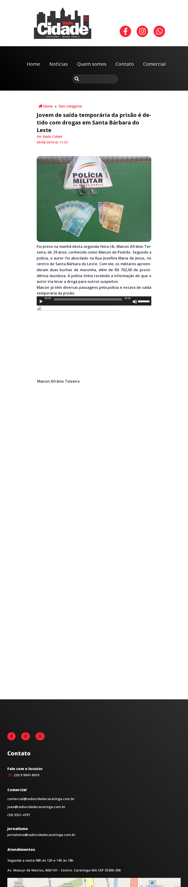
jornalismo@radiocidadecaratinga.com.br (41, 835)
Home (33, 64)
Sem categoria (70, 106)
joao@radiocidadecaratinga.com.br (36, 807)
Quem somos (91, 64)
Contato (125, 64)
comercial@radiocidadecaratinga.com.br (41, 799)
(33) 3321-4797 (18, 815)
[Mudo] (135, 301)
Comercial (154, 64)
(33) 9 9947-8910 (26, 775)
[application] (94, 301)
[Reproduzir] (41, 301)
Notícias (58, 64)
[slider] (144, 301)
